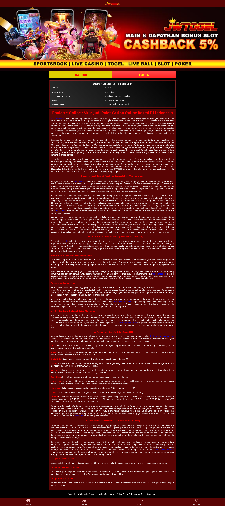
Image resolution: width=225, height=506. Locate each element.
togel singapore (159, 274)
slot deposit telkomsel (164, 449)
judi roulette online (122, 301)
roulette (65, 241)
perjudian (79, 416)
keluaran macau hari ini (126, 322)
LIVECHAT (197, 504)
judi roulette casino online (162, 336)
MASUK (28, 504)
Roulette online (57, 118)
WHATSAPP (141, 504)
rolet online (79, 181)
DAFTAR (81, 75)
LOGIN (144, 75)
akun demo (61, 210)
